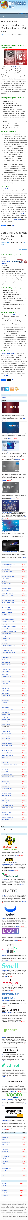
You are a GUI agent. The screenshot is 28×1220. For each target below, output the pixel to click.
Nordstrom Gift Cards (6, 731)
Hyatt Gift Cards (5, 683)
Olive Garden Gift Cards (7, 740)
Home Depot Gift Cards (6, 676)
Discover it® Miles (6, 433)
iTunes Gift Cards (5, 688)
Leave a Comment (22, 40)
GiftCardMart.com (5, 1154)
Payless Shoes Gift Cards (7, 745)
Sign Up (6, 976)
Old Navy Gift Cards (6, 738)
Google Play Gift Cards (6, 669)
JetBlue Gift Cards (5, 698)
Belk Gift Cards (5, 605)
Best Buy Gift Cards (6, 607)
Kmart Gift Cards (5, 700)
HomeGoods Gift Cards (6, 679)
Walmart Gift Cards (5, 814)
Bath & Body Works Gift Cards (8, 600)
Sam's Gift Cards (5, 767)
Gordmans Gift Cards (6, 671)
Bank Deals (24, 34)
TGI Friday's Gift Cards (6, 798)
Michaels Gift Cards (6, 724)
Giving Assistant (5, 1195)
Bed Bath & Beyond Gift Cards (8, 602)
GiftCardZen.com (5, 1161)
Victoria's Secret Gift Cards (7, 807)
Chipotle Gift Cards (6, 638)
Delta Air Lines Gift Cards (7, 650)
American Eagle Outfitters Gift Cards (9, 574)
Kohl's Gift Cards (5, 702)
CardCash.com (5, 1137)
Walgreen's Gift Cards (6, 812)
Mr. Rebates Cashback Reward (8, 851)
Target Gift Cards (5, 790)
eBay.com (4, 1146)
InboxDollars (4, 1190)
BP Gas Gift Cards (5, 617)
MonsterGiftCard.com (6, 1168)
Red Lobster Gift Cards (6, 752)
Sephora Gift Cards (6, 771)
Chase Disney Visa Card (7, 512)
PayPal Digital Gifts (6, 1173)
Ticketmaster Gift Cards (6, 793)
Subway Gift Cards (5, 786)
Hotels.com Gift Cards (6, 681)
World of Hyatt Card (6, 473)
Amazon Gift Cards (5, 569)
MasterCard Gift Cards (6, 719)
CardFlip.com (4, 1139)
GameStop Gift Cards (6, 664)
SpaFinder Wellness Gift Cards (8, 779)
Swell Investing (5, 970)
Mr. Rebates (4, 1185)
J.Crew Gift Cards (5, 693)
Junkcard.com (4, 1166)
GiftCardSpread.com (6, 1158)
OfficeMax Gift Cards (6, 736)
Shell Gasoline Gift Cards (7, 774)
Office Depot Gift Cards (6, 733)
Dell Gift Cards (5, 647)
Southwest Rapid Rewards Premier (9, 551)
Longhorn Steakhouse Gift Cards (8, 709)
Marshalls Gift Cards (6, 714)
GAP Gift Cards (5, 667)
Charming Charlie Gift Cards (8, 636)
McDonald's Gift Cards (6, 721)
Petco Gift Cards (5, 748)
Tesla (3, 985)
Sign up (21, 213)
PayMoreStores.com (6, 1170)
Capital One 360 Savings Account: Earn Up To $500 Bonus (14, 236)
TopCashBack (5, 879)
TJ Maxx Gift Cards (5, 800)
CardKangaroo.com (6, 1142)
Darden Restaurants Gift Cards (8, 645)
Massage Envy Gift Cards (7, 717)
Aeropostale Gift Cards (6, 566)
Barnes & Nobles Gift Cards (7, 597)
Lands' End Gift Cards (6, 705)
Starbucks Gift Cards (6, 783)
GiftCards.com (5, 1149)
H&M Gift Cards (5, 674)
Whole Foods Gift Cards (7, 819)
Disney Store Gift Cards (6, 655)
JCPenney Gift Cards (6, 695)
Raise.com (4, 1175)
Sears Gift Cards (5, 769)
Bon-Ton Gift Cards (6, 614)
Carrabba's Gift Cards (6, 633)
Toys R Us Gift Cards (6, 802)
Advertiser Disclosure (6, 395)
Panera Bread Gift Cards (7, 743)
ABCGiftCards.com (5, 1135)
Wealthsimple (5, 1085)
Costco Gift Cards (5, 640)
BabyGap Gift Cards (6, 590)
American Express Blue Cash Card (9, 452)
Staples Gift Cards (5, 781)
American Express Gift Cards (8, 576)
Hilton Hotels (4, 531)
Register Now (5, 1060)
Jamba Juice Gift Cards (6, 690)
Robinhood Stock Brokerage (8, 1069)
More (13, 225)
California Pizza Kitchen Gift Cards (9, 631)
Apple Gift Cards (5, 581)
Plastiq (3, 895)
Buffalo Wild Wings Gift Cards (8, 619)
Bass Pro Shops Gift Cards (7, 595)
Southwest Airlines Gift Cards (8, 776)
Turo (3, 1054)
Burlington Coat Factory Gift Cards (9, 626)
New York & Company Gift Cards (8, 729)
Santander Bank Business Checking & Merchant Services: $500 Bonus (14, 26)
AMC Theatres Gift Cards (7, 571)
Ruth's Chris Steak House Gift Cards (9, 764)
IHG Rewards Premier (6, 494)
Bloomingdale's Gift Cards (7, 609)
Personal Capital (5, 1000)
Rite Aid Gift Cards (5, 762)
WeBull (3, 918)
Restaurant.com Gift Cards (7, 760)
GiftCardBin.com (5, 1151)
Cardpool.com (5, 1144)
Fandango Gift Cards (6, 662)
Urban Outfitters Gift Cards (7, 805)
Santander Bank (18, 67)
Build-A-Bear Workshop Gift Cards (9, 621)
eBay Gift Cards (5, 659)
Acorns (3, 1037)
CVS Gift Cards (5, 643)
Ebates (3, 1188)
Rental (9, 1012)
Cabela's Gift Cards (6, 628)
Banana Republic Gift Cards (7, 593)
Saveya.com (4, 1177)
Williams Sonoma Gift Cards (7, 817)
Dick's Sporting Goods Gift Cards (8, 652)
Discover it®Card (5, 414)
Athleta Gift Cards (5, 586)
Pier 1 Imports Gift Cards (7, 750)
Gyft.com (3, 1163)
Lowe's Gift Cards (5, 707)
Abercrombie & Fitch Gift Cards (8, 564)
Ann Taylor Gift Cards (6, 578)
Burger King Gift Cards (6, 624)
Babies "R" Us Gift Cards (7, 588)
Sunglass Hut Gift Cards (7, 788)
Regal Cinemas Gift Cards (7, 755)
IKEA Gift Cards (5, 686)
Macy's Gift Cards (5, 712)
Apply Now (10, 438)
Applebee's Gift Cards (6, 583)
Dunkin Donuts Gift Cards (7, 657)
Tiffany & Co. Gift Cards (6, 795)
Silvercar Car (4, 1012)
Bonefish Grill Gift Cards (7, 612)
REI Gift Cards (5, 757)
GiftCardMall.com (5, 1156)
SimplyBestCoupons (6, 1192)
